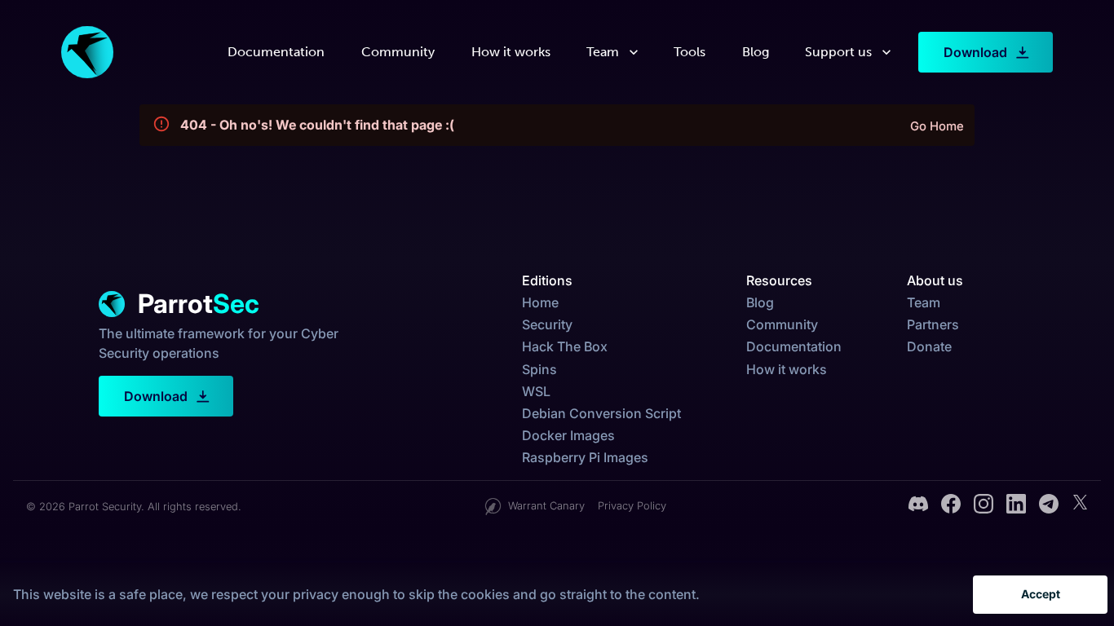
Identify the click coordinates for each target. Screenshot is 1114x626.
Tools (689, 52)
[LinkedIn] (1016, 506)
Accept (1040, 594)
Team (602, 52)
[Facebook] (951, 506)
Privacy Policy (632, 506)
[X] (1080, 506)
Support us (838, 52)
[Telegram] (1049, 506)
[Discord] (918, 506)
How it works (510, 52)
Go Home (937, 126)
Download (975, 52)
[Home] (87, 52)
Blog (755, 52)
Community (398, 52)
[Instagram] (983, 506)
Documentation (276, 52)
